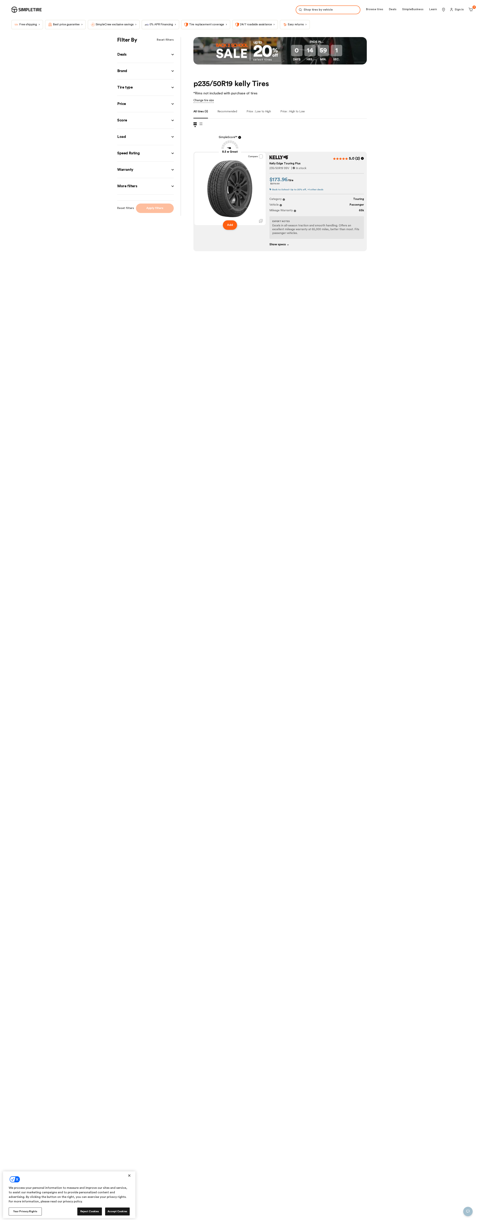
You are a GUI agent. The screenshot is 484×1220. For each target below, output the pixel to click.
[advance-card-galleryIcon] (261, 221)
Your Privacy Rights (25, 1211)
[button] (145, 54)
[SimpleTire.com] (26, 10)
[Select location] (443, 10)
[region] (69, 1194)
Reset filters (165, 39)
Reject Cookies (89, 1211)
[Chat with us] (468, 1211)
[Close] (129, 1175)
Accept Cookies (117, 1211)
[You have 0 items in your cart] (470, 10)
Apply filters (154, 208)
